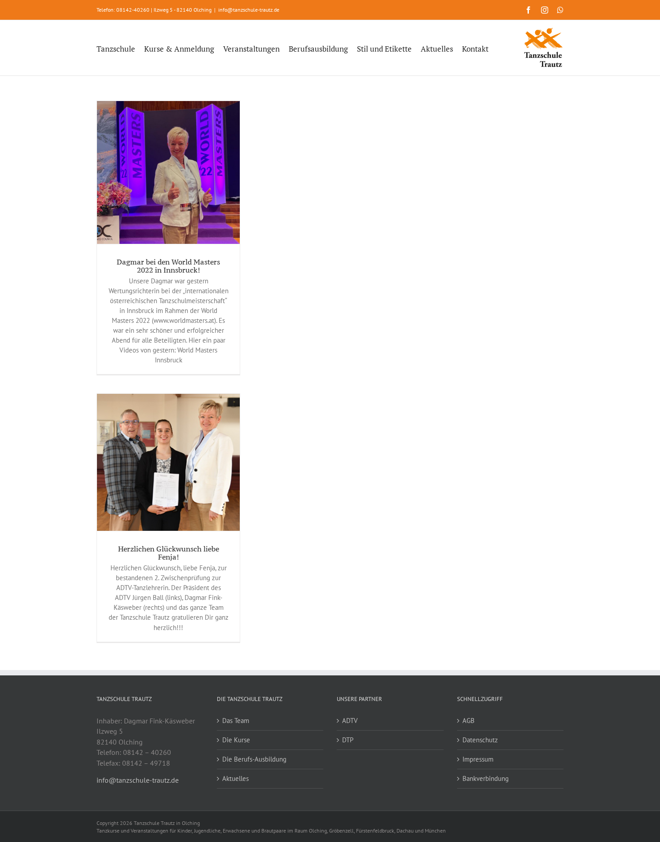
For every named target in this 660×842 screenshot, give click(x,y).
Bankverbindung (485, 778)
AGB (468, 720)
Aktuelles (235, 778)
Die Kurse (236, 740)
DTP (347, 740)
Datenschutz (480, 740)
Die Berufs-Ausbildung (254, 759)
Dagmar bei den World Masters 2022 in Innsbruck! (168, 265)
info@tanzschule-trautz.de (248, 9)
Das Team (235, 720)
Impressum (477, 759)
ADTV (350, 720)
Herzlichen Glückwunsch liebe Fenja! (168, 552)
